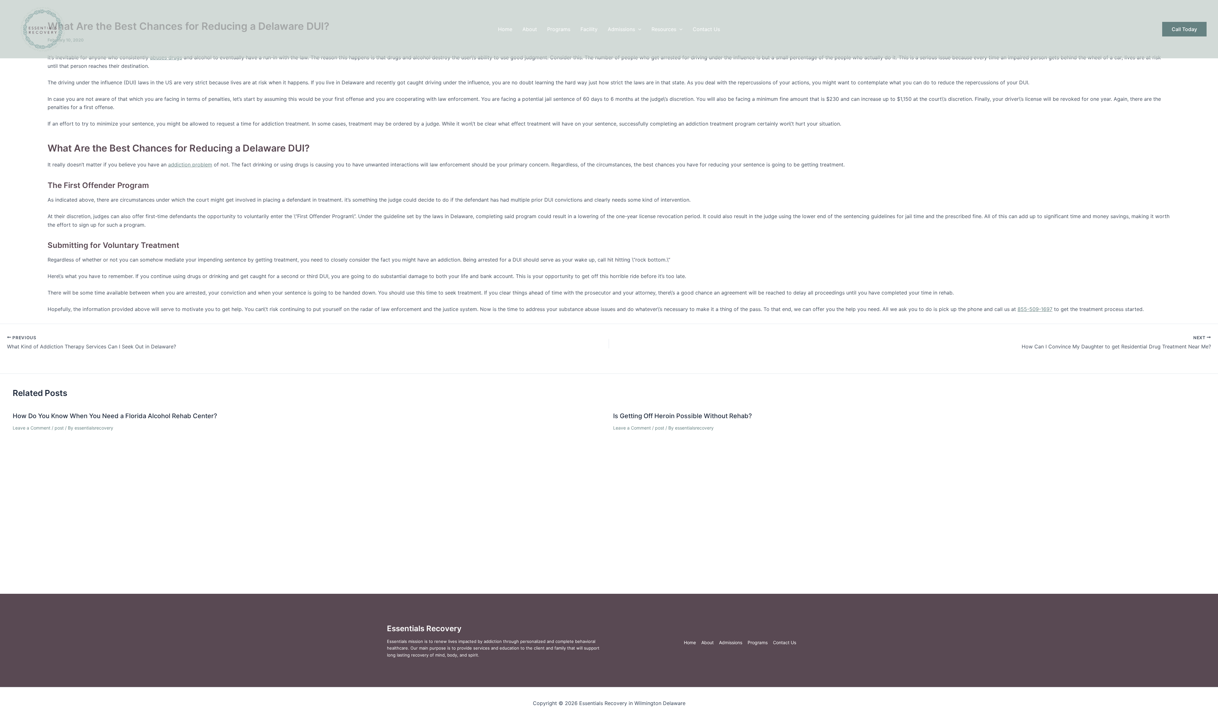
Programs (558, 29)
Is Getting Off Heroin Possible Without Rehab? (682, 416)
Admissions (621, 29)
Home (505, 29)
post (59, 428)
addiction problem (190, 164)
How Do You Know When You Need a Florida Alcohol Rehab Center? (115, 416)
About (529, 29)
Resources (664, 29)
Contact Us (706, 29)
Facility (589, 29)
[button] (638, 29)
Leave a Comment (31, 428)
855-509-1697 (1035, 309)
